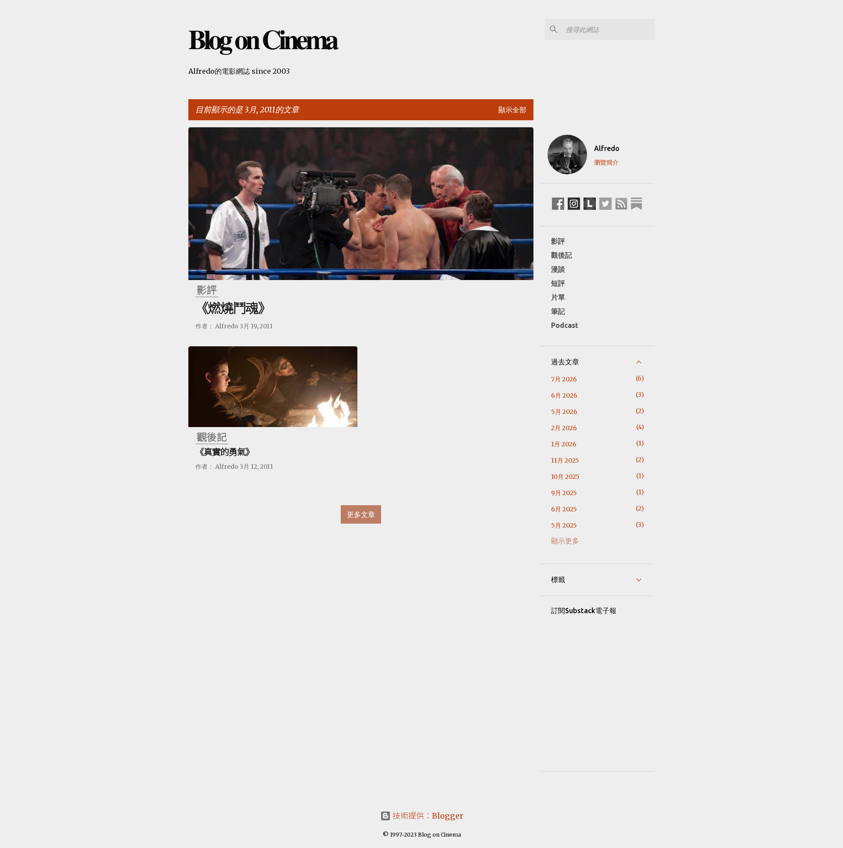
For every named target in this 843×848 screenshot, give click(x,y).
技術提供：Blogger (427, 816)
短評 (558, 283)
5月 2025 (564, 525)
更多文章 (361, 514)
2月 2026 (564, 428)
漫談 (558, 269)
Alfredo (607, 148)
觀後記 (561, 255)
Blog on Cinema (262, 38)
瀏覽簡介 (606, 162)
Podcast (564, 325)
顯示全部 (512, 110)
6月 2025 (564, 509)
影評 (558, 241)
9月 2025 (564, 493)
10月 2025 (565, 477)
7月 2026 (564, 379)
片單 (558, 297)
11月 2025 (565, 460)
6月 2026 (564, 395)
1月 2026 (563, 444)
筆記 (558, 311)
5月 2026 (564, 412)
